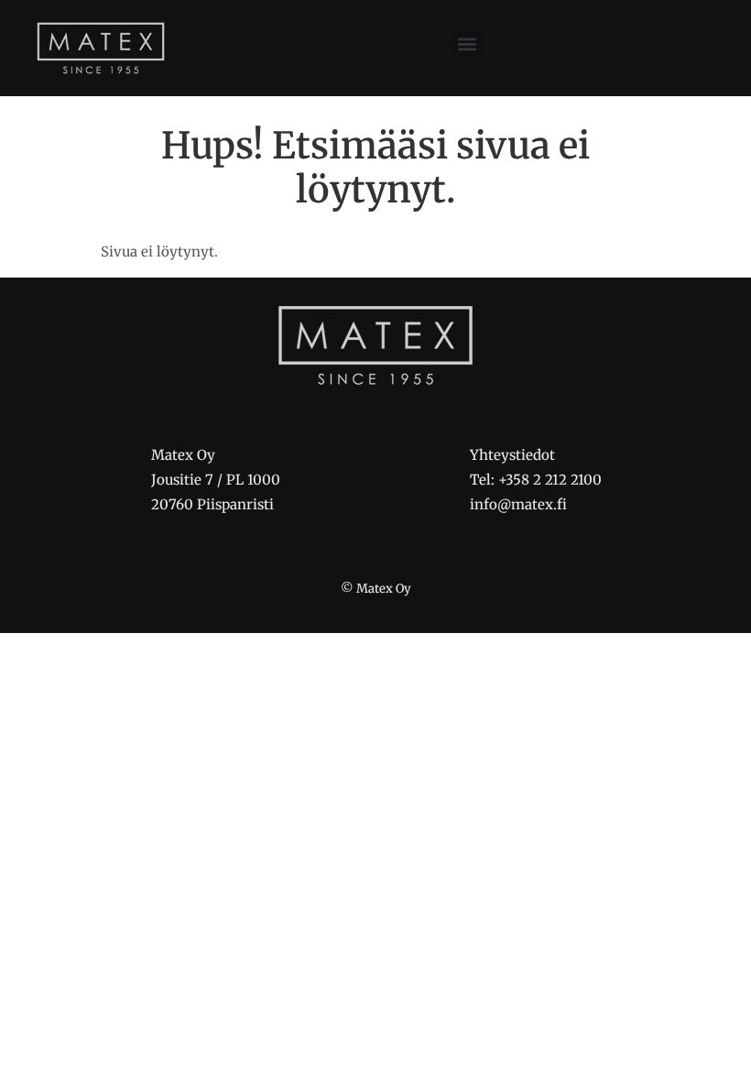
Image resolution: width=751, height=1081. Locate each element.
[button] (467, 43)
